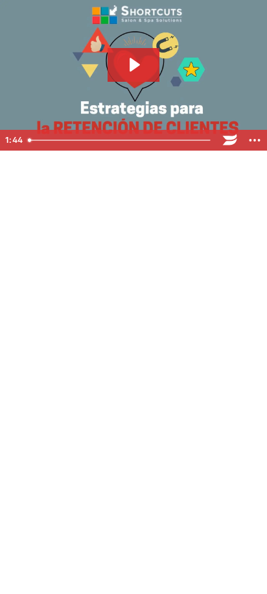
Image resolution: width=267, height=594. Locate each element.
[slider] (120, 140)
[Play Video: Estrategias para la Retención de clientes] (133, 65)
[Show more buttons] (254, 140)
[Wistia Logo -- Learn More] (230, 140)
